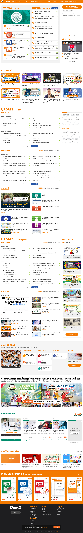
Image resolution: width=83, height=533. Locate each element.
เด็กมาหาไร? (59, 509)
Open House (69, 301)
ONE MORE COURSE (46, 514)
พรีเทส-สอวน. (56, 350)
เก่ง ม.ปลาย (41, 419)
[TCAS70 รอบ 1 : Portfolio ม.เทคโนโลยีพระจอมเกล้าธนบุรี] (9, 35)
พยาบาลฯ (73, 114)
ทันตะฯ (77, 119)
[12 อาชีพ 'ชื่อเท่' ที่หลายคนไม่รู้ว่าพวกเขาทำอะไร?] (10, 78)
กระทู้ (13, 1)
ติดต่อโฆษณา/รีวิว (33, 508)
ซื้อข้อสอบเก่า (71, 350)
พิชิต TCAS (26, 419)
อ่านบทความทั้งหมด (74, 442)
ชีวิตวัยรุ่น (45, 1)
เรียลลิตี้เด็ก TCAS (60, 508)
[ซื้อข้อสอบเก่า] (75, 356)
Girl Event (43, 323)
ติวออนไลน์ (62, 1)
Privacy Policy (56, 531)
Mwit (78, 132)
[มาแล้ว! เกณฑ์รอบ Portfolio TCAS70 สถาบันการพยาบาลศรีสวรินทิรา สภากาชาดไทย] (9, 56)
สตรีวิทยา (71, 134)
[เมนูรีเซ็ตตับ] (10, 458)
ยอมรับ (57, 527)
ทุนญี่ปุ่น (72, 141)
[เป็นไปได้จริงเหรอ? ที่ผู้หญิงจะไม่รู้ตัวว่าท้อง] (72, 93)
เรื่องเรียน (48, 188)
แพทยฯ (64, 114)
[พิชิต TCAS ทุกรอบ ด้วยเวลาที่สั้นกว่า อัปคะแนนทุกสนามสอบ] (29, 425)
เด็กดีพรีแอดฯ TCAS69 (67, 10)
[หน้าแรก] (8, 1)
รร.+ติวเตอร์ (46, 150)
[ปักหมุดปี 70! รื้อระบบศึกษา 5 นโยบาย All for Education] (36, 311)
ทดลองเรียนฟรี (11, 440)
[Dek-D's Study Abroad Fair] (62, 395)
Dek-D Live (59, 512)
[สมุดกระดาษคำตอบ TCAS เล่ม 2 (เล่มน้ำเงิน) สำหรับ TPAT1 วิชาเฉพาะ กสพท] (25, 487)
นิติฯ (77, 121)
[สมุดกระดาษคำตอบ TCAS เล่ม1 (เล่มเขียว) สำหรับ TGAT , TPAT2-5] (8, 487)
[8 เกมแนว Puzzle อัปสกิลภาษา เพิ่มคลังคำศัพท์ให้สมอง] (31, 78)
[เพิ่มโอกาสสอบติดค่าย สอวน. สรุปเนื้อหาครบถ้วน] (60, 425)
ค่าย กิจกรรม (31, 1)
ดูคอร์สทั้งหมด (29, 440)
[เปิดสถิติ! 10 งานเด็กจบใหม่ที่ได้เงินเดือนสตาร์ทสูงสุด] (36, 328)
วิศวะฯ (77, 114)
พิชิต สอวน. (56, 419)
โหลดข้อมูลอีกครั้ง (75, 433)
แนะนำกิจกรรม (3, 212)
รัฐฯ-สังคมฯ (65, 124)
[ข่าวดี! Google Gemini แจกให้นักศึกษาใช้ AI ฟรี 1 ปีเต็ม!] (15, 304)
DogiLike (58, 514)
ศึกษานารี (76, 134)
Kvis (73, 139)
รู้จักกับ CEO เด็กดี (33, 517)
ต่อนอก (36, 1)
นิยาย (16, 1)
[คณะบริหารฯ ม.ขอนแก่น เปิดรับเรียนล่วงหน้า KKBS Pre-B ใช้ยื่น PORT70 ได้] (36, 231)
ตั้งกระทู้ (55, 8)
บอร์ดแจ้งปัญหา (33, 514)
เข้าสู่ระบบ (72, 1)
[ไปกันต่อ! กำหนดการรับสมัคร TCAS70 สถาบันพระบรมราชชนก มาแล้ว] (6, 225)
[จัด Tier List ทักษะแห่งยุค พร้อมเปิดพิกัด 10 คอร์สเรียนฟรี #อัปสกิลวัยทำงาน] (52, 78)
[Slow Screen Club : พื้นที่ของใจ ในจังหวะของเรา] (72, 265)
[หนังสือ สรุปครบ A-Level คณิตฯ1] (74, 487)
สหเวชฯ (64, 121)
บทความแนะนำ (5, 291)
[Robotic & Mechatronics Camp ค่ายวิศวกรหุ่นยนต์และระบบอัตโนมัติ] (72, 251)
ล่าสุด (63, 242)
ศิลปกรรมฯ (71, 124)
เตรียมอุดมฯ (65, 132)
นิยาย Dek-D (32, 522)
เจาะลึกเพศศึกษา (52, 291)
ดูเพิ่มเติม (79, 451)
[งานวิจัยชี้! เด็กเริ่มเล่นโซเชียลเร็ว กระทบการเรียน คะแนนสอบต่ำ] (6, 322)
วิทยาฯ (64, 117)
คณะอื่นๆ (76, 124)
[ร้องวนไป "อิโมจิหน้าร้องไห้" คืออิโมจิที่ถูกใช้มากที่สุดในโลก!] (36, 299)
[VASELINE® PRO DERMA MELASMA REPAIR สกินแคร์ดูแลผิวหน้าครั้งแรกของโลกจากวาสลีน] (36, 322)
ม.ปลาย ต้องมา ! (27, 350)
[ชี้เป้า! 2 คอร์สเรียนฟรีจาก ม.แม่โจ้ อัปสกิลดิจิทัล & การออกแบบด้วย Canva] (6, 231)
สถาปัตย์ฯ (69, 117)
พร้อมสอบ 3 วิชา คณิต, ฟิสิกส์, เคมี (58, 433)
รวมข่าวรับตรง (8, 28)
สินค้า (66, 1)
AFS (76, 141)
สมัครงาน (32, 509)
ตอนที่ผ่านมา (71, 61)
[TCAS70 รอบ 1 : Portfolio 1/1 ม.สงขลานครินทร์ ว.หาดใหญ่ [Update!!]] (9, 42)
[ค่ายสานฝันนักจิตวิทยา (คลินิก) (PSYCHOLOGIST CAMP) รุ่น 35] (72, 308)
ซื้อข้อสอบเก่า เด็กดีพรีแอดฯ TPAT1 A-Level (71, 15)
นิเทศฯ (73, 121)
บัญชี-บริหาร (65, 119)
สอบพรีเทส (50, 1)
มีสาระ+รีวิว (57, 150)
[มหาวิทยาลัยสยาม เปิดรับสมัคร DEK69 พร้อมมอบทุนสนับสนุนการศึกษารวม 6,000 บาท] (31, 458)
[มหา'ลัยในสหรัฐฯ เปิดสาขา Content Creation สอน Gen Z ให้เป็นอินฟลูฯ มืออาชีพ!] (6, 334)
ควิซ (24, 1)
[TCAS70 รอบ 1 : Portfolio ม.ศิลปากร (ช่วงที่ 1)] (16, 17)
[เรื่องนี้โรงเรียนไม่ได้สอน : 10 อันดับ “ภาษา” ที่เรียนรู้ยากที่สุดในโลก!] (6, 328)
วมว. (78, 137)
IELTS (64, 141)
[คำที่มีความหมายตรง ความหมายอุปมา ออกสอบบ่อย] (10, 93)
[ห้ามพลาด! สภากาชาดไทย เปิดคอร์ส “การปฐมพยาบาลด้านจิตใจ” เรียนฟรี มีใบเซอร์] (15, 200)
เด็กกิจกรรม (57, 188)
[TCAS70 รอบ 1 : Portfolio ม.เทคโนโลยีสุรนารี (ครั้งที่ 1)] (9, 49)
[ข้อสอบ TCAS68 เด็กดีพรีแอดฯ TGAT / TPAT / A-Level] (58, 487)
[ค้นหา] (75, 1)
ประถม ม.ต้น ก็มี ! (42, 350)
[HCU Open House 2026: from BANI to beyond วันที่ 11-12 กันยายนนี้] (72, 294)
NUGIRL (40, 1)
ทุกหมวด (41, 150)
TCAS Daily (16, 226)
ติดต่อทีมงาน (32, 512)
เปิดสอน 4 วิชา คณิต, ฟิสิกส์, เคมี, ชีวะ (44, 433)
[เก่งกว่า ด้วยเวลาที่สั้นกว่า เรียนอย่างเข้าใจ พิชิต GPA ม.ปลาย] (45, 425)
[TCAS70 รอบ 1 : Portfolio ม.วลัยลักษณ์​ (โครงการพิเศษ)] (36, 225)
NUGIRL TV (59, 511)
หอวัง (64, 139)
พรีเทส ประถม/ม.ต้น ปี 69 (68, 13)
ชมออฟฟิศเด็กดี (33, 516)
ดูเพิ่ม (27, 146)
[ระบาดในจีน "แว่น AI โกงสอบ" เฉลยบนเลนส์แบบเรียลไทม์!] (36, 305)
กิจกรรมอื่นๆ (69, 272)
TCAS (27, 1)
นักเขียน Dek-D (33, 523)
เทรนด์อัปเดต (45, 291)
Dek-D (43, 508)
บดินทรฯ (64, 137)
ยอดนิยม (68, 242)
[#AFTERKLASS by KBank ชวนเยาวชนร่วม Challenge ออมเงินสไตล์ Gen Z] (51, 458)
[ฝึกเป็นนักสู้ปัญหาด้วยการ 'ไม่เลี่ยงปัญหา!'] (72, 78)
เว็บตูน (20, 1)
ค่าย (67, 258)
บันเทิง (58, 242)
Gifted (76, 139)
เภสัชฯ (68, 114)
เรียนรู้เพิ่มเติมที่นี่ (45, 527)
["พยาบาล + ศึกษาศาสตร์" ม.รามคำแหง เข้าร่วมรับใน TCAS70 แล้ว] (36, 201)
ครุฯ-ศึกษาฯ (71, 119)
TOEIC (68, 141)
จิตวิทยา (68, 121)
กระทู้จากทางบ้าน (6, 242)
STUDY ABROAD (45, 512)
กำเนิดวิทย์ (68, 139)
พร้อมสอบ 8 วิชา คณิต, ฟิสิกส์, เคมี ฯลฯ (29, 433)
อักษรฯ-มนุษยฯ (75, 117)
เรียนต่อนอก (51, 150)
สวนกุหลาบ (65, 134)
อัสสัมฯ (69, 137)
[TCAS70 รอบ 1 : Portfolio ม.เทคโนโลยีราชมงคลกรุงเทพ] (36, 218)
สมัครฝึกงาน (32, 511)
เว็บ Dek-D (32, 520)
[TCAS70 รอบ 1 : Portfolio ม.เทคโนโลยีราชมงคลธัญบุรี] (6, 218)
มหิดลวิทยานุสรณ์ (72, 132)
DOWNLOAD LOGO (16, 512)
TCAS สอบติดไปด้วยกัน (47, 509)
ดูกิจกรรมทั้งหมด (71, 334)
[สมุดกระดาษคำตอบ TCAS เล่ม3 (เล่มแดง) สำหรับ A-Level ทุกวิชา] (41, 487)
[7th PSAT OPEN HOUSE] (72, 322)
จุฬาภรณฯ (74, 137)
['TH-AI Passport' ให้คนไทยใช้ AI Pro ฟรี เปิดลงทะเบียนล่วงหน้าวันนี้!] (36, 334)
